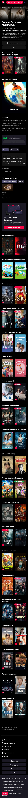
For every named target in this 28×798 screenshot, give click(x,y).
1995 (5, 28)
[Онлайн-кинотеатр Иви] (4, 2)
